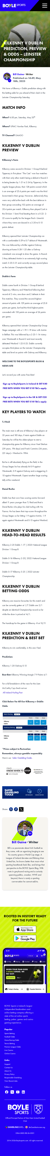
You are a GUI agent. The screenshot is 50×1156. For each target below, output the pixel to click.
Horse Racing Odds (11, 1040)
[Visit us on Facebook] (6, 1092)
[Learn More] (25, 929)
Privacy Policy (9, 1074)
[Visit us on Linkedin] (23, 1092)
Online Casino (9, 1053)
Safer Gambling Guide (22, 758)
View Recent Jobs (11, 1081)
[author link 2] (25, 828)
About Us (7, 1071)
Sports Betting (9, 1033)
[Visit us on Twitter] (12, 1092)
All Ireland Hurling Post (12, 692)
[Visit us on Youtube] (18, 1092)
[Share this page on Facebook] (16, 809)
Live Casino (8, 1050)
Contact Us (8, 1067)
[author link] (7, 76)
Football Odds (9, 1037)
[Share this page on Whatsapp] (11, 809)
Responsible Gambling (13, 1077)
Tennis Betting (9, 1043)
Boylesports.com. (22, 1140)
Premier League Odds (12, 1047)
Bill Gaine (18, 74)
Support (7, 1064)
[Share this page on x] (22, 809)
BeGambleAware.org (37, 1127)
